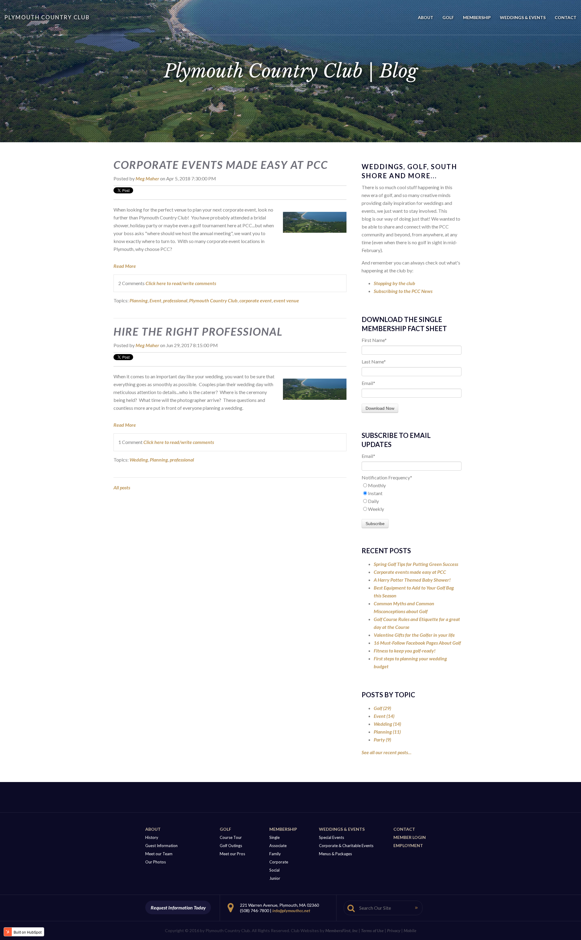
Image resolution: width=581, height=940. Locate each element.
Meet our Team (158, 853)
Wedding (139, 459)
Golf (382, 708)
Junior (274, 878)
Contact (404, 829)
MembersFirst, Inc (341, 930)
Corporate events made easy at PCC (220, 164)
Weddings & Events (342, 829)
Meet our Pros (232, 853)
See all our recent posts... (387, 752)
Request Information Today (178, 907)
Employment (408, 845)
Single (274, 837)
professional (175, 300)
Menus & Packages (335, 853)
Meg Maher (147, 178)
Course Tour (231, 837)
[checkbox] (411, 497)
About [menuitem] (425, 17)
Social (274, 870)
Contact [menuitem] (565, 17)
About (153, 829)
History (151, 837)
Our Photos (155, 861)
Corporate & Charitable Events (346, 845)
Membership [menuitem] (477, 17)
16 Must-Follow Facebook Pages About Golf (417, 643)
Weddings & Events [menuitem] (523, 17)
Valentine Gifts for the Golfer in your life (414, 635)
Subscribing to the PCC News (403, 291)
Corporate (278, 861)
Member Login (409, 837)
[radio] (411, 485)
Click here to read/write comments (181, 283)
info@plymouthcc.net (291, 910)
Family (275, 853)
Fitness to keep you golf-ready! (404, 650)
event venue (286, 300)
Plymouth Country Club (213, 300)
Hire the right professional (198, 331)
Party (382, 739)
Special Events (331, 837)
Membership (283, 829)
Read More (124, 266)
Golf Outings (231, 845)
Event (155, 300)
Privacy (393, 930)
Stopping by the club (394, 283)
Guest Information (161, 845)
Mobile (410, 930)
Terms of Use (372, 930)
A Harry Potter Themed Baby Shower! (412, 580)
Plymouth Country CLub (47, 17)
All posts (121, 487)
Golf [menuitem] (448, 17)
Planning (139, 300)
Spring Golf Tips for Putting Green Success (416, 564)
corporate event (255, 300)
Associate (278, 845)
